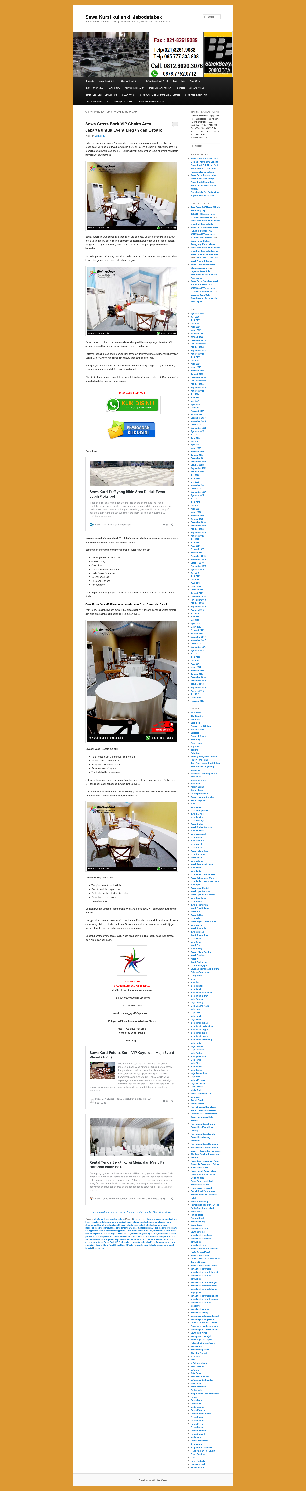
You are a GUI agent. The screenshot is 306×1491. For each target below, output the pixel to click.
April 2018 (195, 623)
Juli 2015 (195, 694)
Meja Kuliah (196, 1042)
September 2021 (198, 491)
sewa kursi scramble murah (204, 1298)
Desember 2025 (198, 340)
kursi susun (196, 938)
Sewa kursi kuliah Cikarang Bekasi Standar (160, 94)
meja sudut (196, 1066)
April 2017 (195, 663)
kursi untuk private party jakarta (134, 1236)
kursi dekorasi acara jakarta (153, 1222)
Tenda (194, 1396)
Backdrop (195, 722)
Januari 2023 (197, 454)
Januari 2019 (197, 592)
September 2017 (198, 646)
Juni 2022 (195, 478)
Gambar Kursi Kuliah (130, 80)
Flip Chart (195, 746)
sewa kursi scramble (201, 1268)
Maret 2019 (196, 586)
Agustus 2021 (197, 495)
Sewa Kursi (196, 1224)
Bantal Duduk (197, 729)
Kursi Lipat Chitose (200, 891)
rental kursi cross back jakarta (148, 1239)
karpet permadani (199, 793)
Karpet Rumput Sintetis (202, 796)
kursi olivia (196, 901)
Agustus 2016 (197, 690)
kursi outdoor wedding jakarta (112, 1230)
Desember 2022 (198, 458)
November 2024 (198, 380)
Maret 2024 (196, 407)
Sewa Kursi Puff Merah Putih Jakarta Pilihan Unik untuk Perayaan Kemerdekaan (205, 168)
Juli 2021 (195, 498)
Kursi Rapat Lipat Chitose (203, 921)
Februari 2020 (197, 549)
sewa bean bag (198, 1221)
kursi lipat (195, 884)
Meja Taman (196, 1069)
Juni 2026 (195, 319)
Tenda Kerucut (198, 1410)
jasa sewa (195, 769)
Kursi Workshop (199, 962)
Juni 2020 (195, 542)
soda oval (195, 1356)
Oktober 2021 (197, 488)
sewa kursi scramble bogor (204, 1282)
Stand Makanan (198, 1386)
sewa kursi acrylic (199, 1228)
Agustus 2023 (197, 431)
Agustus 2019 (197, 569)
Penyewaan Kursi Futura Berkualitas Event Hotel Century (203, 1127)
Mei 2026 (195, 323)
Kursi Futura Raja (199, 850)
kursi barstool (197, 813)
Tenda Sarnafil (198, 1433)
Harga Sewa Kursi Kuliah (156, 80)
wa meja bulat (197, 1467)
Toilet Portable (198, 1460)
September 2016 (198, 687)
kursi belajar (197, 816)
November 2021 (198, 485)
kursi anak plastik (199, 810)
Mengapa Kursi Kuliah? (160, 87)
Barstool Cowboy (199, 736)
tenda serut (196, 1437)
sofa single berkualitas (202, 1379)
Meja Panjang (197, 1049)
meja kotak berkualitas (202, 1026)
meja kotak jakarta (199, 1036)
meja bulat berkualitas (201, 992)
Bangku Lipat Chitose (201, 726)
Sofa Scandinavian (200, 1376)
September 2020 (198, 532)
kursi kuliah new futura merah (205, 881)
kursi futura (196, 847)
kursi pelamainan (199, 904)
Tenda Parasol (198, 1417)
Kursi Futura (179, 80)
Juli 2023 (195, 434)
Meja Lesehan (197, 1046)
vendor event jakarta (146, 1245)
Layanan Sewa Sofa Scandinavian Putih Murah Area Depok (204, 274)
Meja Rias (195, 1063)
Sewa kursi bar (198, 1231)
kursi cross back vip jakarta (98, 1222)
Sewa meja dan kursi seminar (205, 1325)
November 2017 (198, 640)
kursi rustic (196, 924)
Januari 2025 (197, 373)
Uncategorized (198, 1464)
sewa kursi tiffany (199, 1312)
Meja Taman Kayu (199, 1073)
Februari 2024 (197, 410)
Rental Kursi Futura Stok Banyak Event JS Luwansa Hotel (204, 1194)
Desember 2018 (198, 596)
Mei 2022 (195, 481)
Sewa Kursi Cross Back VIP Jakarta (119, 1245)
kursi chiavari (197, 830)
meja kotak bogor (199, 1029)
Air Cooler (196, 712)
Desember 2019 (198, 555)
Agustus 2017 (197, 650)
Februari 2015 (197, 700)
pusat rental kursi (199, 1167)
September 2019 (198, 566)
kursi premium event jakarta (139, 1230)
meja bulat (196, 988)
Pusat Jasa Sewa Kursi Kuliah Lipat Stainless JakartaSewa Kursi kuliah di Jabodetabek (205, 251)
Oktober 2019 (197, 562)
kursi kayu (196, 867)
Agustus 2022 (197, 471)
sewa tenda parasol (200, 1349)
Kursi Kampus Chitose (202, 864)
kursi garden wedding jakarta (153, 1227)
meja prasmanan (199, 1056)
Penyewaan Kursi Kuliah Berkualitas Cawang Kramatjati (203, 1137)
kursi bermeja (197, 820)
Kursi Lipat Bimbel (200, 887)
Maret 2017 (196, 667)
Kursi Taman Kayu (94, 87)
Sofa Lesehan (197, 1366)
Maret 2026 (196, 330)
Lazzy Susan (197, 975)
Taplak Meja (196, 1390)
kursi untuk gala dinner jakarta (116, 1233)
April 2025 (195, 363)
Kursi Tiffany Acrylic (201, 951)
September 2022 (198, 468)
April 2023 (195, 444)
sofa (193, 1359)
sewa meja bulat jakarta (202, 1319)
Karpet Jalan (197, 790)
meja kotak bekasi (199, 1022)
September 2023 (198, 427)
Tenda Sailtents (198, 1430)
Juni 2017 (195, 656)
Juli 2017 (195, 653)
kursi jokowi (197, 860)
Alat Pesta (98, 1219)
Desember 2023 (198, 417)
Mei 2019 (195, 579)
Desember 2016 (198, 677)
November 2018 (198, 599)
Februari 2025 (197, 370)
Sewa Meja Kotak (199, 1332)
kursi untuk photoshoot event (106, 1236)
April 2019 (195, 582)
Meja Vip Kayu (198, 1083)
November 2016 (198, 680)
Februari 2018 (197, 630)
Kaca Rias (195, 783)
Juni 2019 (195, 576)
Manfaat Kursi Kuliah (134, 87)
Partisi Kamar (197, 1103)
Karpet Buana (197, 786)
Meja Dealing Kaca (200, 1005)
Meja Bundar (197, 999)
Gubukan (195, 753)
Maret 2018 (196, 626)
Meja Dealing (197, 1002)
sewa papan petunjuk (201, 1336)
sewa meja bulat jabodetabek (205, 1315)
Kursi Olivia (195, 80)
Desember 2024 (198, 377)
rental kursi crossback (201, 1187)
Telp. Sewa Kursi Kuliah (97, 101)
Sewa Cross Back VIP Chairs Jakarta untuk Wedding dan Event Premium (131, 1242)
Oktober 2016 (197, 683)
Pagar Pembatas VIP (201, 1093)
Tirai (193, 1457)
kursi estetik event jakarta (121, 1224)
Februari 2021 (197, 515)
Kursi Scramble (198, 928)
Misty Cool (196, 1089)
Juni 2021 (195, 502)
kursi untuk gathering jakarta (144, 1233)
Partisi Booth (197, 1100)
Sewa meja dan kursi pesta (204, 1322)
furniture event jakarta (143, 1219)
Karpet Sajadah (198, 800)
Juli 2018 (195, 613)
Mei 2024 (195, 400)
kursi (106, 1219)
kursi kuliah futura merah (203, 874)
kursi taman (196, 941)
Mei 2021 (195, 505)
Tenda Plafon (197, 1420)
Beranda (90, 80)
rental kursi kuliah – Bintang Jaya (101, 94)
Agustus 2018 (197, 609)
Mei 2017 (195, 660)
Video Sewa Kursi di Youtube (150, 101)
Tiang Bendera (198, 1454)
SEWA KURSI (128, 94)
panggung (196, 1096)
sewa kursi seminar (200, 1309)
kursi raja (195, 918)
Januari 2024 (197, 414)
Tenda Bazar (197, 1400)
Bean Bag (195, 739)
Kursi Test (195, 945)
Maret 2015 (196, 697)
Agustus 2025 (197, 353)
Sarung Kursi (197, 1218)
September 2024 (198, 387)
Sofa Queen (196, 1373)
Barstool (195, 732)
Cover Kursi (196, 742)
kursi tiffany (196, 948)
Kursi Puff (195, 911)
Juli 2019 (195, 572)
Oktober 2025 (197, 346)
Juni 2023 (195, 437)
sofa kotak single (199, 1363)
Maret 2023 (196, 448)
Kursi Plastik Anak (200, 908)
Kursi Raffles (197, 914)
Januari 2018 (197, 633)
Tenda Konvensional (201, 1413)
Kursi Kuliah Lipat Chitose (204, 877)
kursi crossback (117, 1219)
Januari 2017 (197, 673)
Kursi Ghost (196, 857)
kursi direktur (197, 840)
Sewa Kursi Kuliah (200, 1255)
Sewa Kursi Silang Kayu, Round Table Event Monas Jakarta (203, 185)
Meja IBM (195, 1012)
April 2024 (195, 404)
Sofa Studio (196, 1383)
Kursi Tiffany (114, 87)
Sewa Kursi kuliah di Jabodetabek (123, 16)
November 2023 (198, 421)
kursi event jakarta (106, 1227)
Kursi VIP (195, 958)
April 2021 (195, 508)
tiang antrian (197, 1444)
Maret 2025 (196, 367)
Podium (194, 1157)
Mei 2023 (195, 441)
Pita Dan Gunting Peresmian (205, 1154)
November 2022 (198, 461)
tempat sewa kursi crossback (205, 1393)
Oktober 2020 (197, 529)
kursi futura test (198, 854)
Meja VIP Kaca (198, 1079)
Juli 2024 (195, 394)
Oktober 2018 (197, 603)
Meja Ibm (195, 1009)
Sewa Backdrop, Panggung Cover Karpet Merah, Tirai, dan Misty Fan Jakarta (132, 1211)
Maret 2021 (196, 512)
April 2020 (195, 545)
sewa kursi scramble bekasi (204, 1272)
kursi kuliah (196, 870)
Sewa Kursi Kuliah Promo (197, 94)
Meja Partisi (196, 1052)
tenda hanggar (198, 1406)
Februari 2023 (197, 451)
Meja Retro (196, 1059)
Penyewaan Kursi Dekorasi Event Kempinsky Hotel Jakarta (204, 1117)
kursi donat (196, 843)
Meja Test (195, 1076)
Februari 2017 (197, 670)
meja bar (195, 982)
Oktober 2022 (197, 464)
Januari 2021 (197, 518)
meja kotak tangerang (201, 1039)
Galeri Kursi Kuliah (107, 80)
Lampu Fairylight (199, 965)
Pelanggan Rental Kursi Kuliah (190, 87)
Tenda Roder (197, 1427)
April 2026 (195, 326)
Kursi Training (198, 955)
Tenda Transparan (199, 1440)
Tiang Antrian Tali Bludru (203, 1450)
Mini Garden (197, 1086)
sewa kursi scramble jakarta (204, 1295)
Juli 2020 (195, 539)
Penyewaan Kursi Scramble (204, 1143)
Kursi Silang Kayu (199, 935)
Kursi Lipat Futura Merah (203, 894)
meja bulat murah (199, 995)
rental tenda (196, 1211)
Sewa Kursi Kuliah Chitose (204, 1265)
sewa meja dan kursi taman (204, 1329)
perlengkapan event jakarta (120, 1239)
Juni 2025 (195, 357)
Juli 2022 (195, 475)
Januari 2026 (197, 336)
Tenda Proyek (197, 1423)
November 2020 (198, 525)
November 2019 (198, 559)
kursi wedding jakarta (160, 1236)
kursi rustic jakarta (161, 1230)
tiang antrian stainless (201, 1447)
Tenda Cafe (196, 1403)
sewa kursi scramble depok (204, 1285)
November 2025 (198, 343)
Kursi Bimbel (197, 823)
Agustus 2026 (197, 313)
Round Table (197, 1214)
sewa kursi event (199, 1245)
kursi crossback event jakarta (125, 1222)
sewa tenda (196, 1346)
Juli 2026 (195, 316)
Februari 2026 (197, 333)
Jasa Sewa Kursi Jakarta (165, 1219)
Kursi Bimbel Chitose (201, 827)
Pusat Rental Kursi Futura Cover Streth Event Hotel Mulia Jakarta (203, 1174)
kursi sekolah (197, 931)
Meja (193, 978)
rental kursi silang (199, 1201)
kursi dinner (197, 837)
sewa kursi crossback (201, 1235)
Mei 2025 (195, 360)
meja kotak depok (199, 1032)
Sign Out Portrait (199, 1352)
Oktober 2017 (197, 643)
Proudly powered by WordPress (153, 1479)
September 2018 (198, 606)
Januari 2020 (197, 552)
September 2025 (198, 350)
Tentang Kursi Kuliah (122, 101)
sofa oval (195, 1369)
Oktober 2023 (197, 424)
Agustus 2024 (197, 390)
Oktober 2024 (197, 383)
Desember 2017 (198, 636)
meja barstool (197, 985)
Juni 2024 (195, 397)
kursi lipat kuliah (199, 897)
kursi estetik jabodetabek (145, 1224)
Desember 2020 (198, 522)
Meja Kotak (196, 1015)
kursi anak (196, 806)
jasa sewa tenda (198, 779)
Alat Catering (197, 715)
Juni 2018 (195, 616)
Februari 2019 (197, 589)
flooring (194, 749)
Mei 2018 (195, 619)
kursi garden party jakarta (127, 1227)
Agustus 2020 (197, 535)
